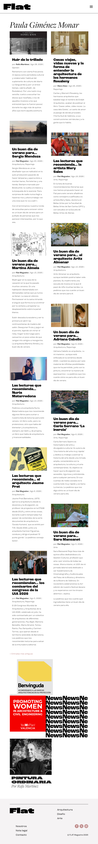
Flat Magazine (22, 161)
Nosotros (21, 826)
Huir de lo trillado (27, 60)
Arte (55, 180)
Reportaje (29, 164)
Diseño (61, 814)
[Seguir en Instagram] (86, 826)
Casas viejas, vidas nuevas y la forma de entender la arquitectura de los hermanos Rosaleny (68, 70)
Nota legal (21, 831)
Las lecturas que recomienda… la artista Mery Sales (68, 166)
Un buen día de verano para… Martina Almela (25, 264)
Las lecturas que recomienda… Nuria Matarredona (26, 391)
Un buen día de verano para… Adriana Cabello (67, 335)
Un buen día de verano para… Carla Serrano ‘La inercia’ (68, 424)
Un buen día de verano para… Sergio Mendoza (26, 153)
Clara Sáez (62, 86)
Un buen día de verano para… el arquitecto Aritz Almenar (67, 257)
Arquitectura (18, 164)
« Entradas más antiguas (21, 654)
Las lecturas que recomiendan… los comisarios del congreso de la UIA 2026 (28, 587)
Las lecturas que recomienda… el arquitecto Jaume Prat (28, 481)
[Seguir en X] (81, 826)
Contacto (21, 835)
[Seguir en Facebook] (77, 826)
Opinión (15, 68)
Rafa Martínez (22, 64)
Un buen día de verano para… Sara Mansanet (66, 536)
